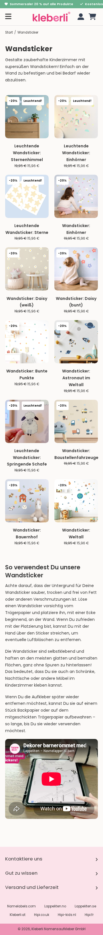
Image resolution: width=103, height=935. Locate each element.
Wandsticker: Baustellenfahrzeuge (76, 454)
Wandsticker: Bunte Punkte (26, 374)
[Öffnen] (8, 16)
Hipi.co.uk (41, 915)
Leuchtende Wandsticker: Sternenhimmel (27, 152)
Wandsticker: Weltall (76, 533)
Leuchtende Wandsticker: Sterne (26, 229)
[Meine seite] (80, 17)
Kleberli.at (17, 915)
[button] (92, 17)
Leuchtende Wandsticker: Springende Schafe (27, 457)
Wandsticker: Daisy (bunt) (76, 302)
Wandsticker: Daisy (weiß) (27, 302)
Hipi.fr (89, 915)
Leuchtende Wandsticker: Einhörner (76, 152)
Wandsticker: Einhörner (76, 229)
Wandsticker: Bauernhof (27, 533)
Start (9, 32)
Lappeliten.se (85, 906)
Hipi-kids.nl (67, 915)
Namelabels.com (21, 906)
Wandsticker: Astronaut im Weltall (76, 378)
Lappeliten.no (55, 906)
